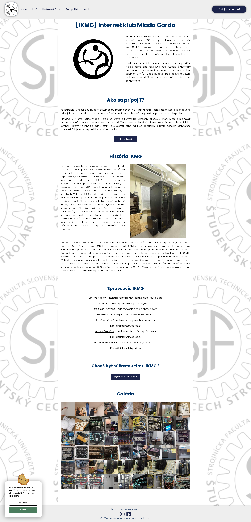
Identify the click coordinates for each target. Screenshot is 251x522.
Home (23, 9)
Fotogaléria (72, 9)
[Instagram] (122, 514)
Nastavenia (23, 502)
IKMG (34, 9)
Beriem (23, 510)
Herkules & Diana (51, 9)
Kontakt (88, 9)
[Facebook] (128, 514)
